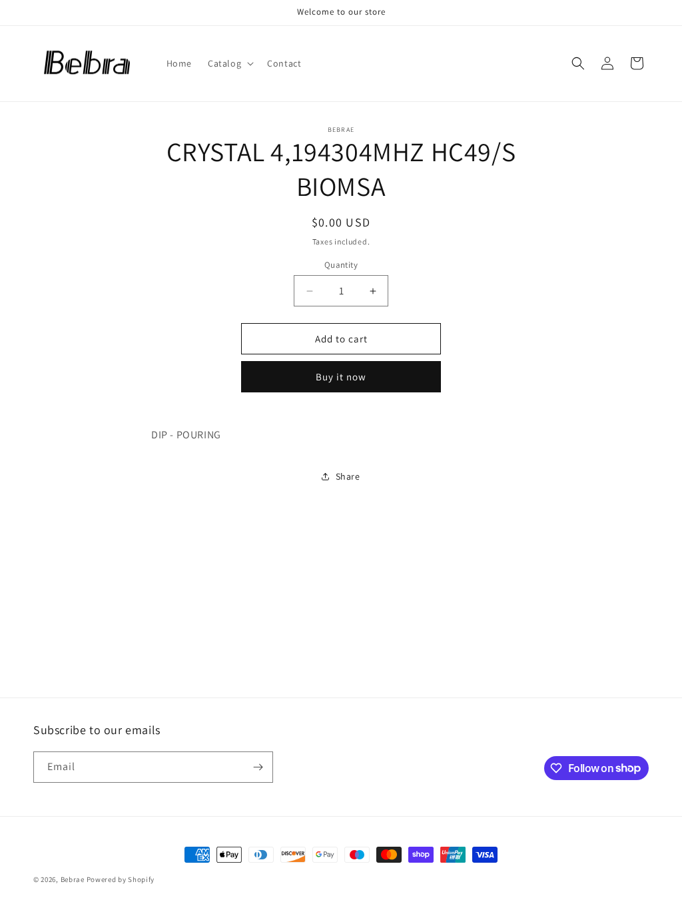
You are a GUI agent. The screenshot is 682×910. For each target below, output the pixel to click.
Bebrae (73, 879)
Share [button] (348, 476)
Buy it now (341, 376)
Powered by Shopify (121, 879)
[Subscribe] (257, 767)
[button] (229, 63)
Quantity (341, 264)
